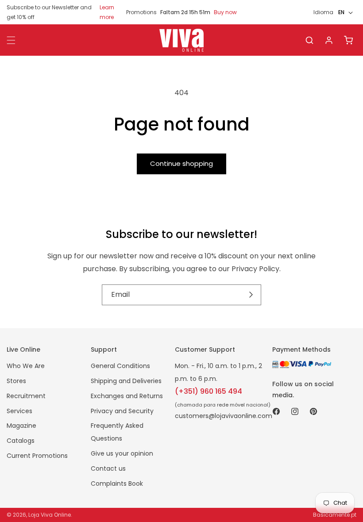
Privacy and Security (122, 411)
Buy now (225, 12)
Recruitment (26, 396)
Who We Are (26, 365)
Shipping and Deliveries (126, 380)
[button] (309, 40)
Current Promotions (37, 455)
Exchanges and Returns (127, 396)
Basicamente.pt (334, 514)
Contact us (108, 468)
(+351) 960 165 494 (208, 391)
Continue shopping (181, 163)
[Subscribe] (251, 295)
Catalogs (21, 440)
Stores (16, 380)
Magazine (21, 425)
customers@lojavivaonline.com (223, 415)
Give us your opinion (122, 453)
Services (19, 411)
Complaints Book (117, 483)
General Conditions (120, 365)
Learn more (107, 12)
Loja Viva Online (49, 514)
